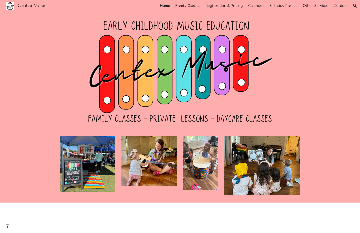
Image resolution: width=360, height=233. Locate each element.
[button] (355, 6)
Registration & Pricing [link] (224, 6)
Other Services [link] (316, 6)
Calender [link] (256, 6)
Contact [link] (341, 6)
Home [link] (165, 6)
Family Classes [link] (187, 6)
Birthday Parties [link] (283, 6)
